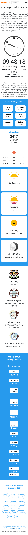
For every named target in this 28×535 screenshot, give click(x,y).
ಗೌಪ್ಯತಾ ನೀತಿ (17, 528)
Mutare (7, 498)
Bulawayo (12, 494)
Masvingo (21, 501)
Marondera (14, 505)
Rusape (10, 516)
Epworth (20, 498)
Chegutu (6, 509)
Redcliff (22, 512)
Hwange (15, 512)
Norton (22, 505)
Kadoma (13, 501)
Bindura (13, 509)
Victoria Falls (6, 512)
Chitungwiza (21, 494)
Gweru (13, 498)
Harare (5, 494)
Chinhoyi (6, 505)
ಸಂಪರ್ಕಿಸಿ (14, 526)
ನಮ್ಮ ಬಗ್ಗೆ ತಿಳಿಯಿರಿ (7, 526)
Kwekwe (6, 501)
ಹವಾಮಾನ (14, 132)
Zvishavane (21, 509)
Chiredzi (17, 516)
